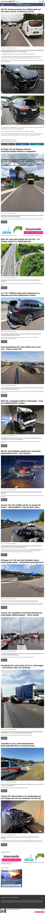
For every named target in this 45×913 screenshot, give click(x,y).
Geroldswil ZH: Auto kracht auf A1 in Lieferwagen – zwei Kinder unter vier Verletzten (22, 666)
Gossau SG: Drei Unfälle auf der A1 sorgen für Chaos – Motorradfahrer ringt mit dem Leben (21, 506)
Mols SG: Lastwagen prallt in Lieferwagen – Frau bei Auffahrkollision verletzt (22, 402)
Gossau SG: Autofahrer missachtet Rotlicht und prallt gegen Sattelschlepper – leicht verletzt (21, 614)
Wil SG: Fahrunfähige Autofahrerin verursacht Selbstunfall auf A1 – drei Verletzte (20, 452)
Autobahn (21, 438)
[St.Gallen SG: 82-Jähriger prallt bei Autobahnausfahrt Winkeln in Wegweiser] (22, 182)
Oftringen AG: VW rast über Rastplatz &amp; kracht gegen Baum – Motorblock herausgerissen (22, 561)
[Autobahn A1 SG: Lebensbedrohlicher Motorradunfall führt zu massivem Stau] (22, 764)
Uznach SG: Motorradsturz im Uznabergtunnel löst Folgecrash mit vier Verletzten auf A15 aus (21, 797)
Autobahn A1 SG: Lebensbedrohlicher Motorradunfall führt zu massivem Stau (18, 745)
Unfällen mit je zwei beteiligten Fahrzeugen (19, 549)
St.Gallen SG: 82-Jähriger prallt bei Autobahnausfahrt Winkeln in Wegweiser (18, 150)
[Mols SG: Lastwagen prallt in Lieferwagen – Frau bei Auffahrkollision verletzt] (22, 419)
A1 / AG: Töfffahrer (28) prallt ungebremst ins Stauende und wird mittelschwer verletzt (20, 294)
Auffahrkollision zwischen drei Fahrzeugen (9, 439)
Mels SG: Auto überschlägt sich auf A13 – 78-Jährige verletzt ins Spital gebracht (20, 240)
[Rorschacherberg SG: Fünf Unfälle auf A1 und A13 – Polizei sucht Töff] (22, 367)
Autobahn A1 (11, 732)
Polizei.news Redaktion (11, 47)
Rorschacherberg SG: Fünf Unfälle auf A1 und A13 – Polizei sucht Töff (20, 348)
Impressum (3, 897)
